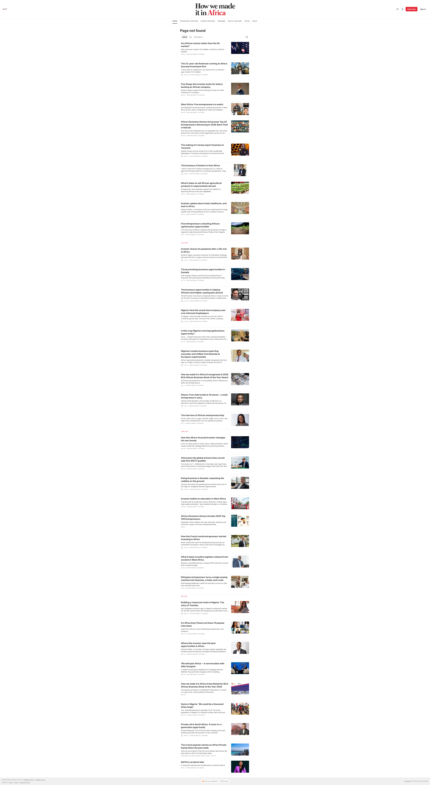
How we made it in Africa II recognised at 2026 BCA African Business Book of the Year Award (204, 376)
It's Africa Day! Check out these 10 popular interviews (203, 624)
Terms (16, 782)
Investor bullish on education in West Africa (203, 498)
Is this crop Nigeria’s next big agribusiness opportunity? (203, 332)
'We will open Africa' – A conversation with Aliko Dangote (202, 665)
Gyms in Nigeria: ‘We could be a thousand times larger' (202, 705)
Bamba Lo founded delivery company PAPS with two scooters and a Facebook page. (204, 564)
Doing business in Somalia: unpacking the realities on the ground (202, 479)
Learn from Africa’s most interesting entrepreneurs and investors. (202, 630)
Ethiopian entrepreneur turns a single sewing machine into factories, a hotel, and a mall (204, 578)
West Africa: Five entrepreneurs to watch (202, 104)
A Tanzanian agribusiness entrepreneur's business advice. (203, 765)
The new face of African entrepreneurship (202, 415)
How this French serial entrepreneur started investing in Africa (203, 538)
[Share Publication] (402, 9)
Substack (407, 781)
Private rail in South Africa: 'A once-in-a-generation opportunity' (201, 726)
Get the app (224, 781)
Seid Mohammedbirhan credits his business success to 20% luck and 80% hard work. (204, 584)
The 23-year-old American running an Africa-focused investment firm (204, 65)
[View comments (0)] (197, 57)
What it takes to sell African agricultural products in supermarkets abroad (201, 184)
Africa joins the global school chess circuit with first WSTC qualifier (203, 459)
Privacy (11, 782)
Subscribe (411, 9)
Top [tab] (190, 37)
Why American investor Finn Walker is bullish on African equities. (202, 50)
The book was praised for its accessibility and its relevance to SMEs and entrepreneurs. (204, 381)
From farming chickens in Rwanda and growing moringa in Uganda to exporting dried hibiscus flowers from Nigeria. (204, 231)
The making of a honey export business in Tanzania (202, 146)
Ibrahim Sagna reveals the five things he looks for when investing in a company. (202, 91)
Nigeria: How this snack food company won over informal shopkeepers (203, 311)
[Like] (182, 98)
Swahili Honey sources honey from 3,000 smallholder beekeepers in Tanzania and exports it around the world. (202, 152)
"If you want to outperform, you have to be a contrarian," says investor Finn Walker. (203, 70)
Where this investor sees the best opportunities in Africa (198, 644)
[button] (174, 21)
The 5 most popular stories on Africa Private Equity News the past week (203, 746)
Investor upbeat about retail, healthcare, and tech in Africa (204, 205)
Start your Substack (210, 781)
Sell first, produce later (192, 762)
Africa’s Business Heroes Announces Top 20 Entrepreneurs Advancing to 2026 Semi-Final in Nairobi (204, 125)
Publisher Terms (40, 780)
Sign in (423, 9)
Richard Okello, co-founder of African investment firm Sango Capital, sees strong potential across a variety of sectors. (204, 210)
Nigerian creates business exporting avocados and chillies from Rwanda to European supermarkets (200, 354)
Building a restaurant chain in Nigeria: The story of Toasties (202, 604)
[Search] (397, 9)
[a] (240, 68)
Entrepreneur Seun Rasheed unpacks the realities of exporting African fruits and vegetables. (201, 190)
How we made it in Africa (196, 54)
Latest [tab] (184, 37)
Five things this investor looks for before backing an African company (202, 85)
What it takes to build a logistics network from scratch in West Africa (204, 558)
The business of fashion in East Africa (200, 165)
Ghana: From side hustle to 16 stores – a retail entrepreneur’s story (204, 396)
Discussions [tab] (198, 37)
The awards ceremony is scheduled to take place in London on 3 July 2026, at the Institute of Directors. (203, 691)
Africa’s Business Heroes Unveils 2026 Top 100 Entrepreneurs (203, 517)
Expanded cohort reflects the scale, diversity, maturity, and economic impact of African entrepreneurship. (203, 523)
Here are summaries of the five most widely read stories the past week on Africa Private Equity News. (204, 752)
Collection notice (24, 782)
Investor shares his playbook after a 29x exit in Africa (204, 250)
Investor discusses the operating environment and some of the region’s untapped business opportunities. (203, 485)
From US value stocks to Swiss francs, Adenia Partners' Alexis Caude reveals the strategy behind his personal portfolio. (204, 445)
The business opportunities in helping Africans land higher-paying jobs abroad (202, 291)
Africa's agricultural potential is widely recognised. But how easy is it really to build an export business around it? (204, 361)
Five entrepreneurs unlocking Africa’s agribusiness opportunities (200, 225)
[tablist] (192, 37)
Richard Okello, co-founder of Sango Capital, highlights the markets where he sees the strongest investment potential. (203, 650)
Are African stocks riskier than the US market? (200, 45)
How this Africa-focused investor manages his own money (203, 439)
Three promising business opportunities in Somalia (203, 271)
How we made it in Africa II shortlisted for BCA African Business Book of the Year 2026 (204, 685)
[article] (215, 50)
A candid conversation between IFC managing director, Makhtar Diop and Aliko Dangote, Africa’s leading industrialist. (202, 670)
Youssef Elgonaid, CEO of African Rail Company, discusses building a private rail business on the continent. (203, 731)
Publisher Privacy (28, 780)
